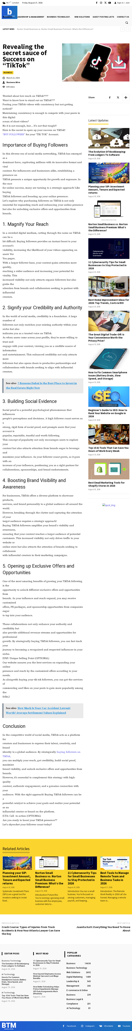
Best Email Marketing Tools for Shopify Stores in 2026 (106, 484)
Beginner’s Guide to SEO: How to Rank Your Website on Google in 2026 (107, 413)
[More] (125, 97)
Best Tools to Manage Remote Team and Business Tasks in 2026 (114, 878)
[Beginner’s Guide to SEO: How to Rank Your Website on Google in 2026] (108, 396)
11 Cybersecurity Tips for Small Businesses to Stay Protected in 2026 (48, 29)
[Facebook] (97, 3)
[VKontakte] (101, 1026)
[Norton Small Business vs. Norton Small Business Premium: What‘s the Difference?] (108, 211)
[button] (126, 22)
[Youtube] (110, 3)
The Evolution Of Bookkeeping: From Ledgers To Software (107, 153)
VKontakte (108, 1026)
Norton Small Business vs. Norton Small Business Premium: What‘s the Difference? (108, 227)
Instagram (90, 1026)
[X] (105, 3)
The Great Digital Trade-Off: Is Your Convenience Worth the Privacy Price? (106, 337)
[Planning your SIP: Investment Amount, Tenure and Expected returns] (108, 173)
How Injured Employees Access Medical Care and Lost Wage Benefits (47, 976)
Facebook (71, 1026)
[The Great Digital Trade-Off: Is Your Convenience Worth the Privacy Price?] (108, 321)
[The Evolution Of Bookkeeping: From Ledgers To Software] (108, 138)
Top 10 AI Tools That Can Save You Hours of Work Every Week (108, 449)
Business (8, 72)
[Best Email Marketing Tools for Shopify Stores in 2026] (108, 469)
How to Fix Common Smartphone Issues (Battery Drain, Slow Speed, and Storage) (107, 375)
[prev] (122, 29)
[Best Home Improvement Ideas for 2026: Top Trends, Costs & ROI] (108, 286)
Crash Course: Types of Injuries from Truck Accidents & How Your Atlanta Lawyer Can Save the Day (31, 930)
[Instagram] (101, 3)
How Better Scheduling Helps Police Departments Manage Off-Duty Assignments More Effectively (46, 990)
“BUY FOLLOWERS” (14, 134)
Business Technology (11, 961)
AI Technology (8, 974)
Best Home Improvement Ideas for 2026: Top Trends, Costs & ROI (108, 301)
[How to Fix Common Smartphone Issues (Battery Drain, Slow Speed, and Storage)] (108, 358)
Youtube (126, 1026)
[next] (128, 29)
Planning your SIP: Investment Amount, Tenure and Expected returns (106, 189)
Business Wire (13, 82)
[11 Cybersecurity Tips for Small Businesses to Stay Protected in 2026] (108, 248)
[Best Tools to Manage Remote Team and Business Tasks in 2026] (115, 863)
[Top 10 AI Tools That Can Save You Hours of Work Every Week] (108, 434)
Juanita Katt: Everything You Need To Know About (103, 928)
